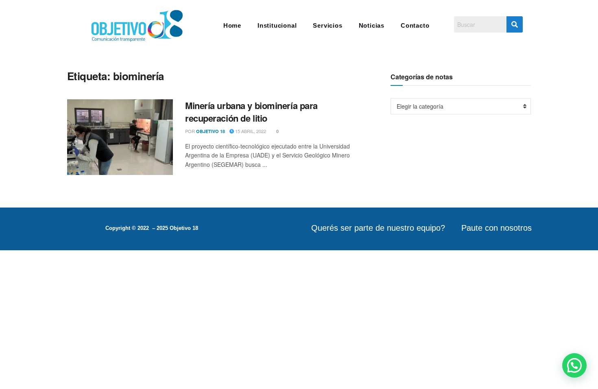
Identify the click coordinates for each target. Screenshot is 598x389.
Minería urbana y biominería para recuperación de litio (251, 112)
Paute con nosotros (496, 227)
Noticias (371, 25)
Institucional (277, 25)
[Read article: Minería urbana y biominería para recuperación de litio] (120, 137)
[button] (574, 365)
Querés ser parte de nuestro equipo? (378, 227)
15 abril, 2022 (250, 131)
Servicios (327, 25)
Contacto (415, 25)
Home (232, 25)
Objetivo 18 (210, 131)
